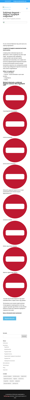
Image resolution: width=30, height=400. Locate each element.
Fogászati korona (8, 354)
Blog (4, 367)
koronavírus (20, 378)
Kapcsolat (5, 370)
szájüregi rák (15, 383)
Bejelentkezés (9, 318)
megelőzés (6, 381)
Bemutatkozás (6, 363)
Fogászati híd (7, 358)
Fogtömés (6, 347)
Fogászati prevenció (15, 18)
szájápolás (17, 381)
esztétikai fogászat (7, 376)
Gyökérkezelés (7, 349)
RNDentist (5, 343)
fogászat (15, 378)
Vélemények (6, 365)
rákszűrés (12, 381)
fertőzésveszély (16, 376)
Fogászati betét (7, 351)
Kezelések (5, 345)
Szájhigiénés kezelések (9, 360)
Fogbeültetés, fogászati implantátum (12, 356)
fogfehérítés (23, 376)
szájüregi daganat (7, 383)
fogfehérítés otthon (8, 378)
